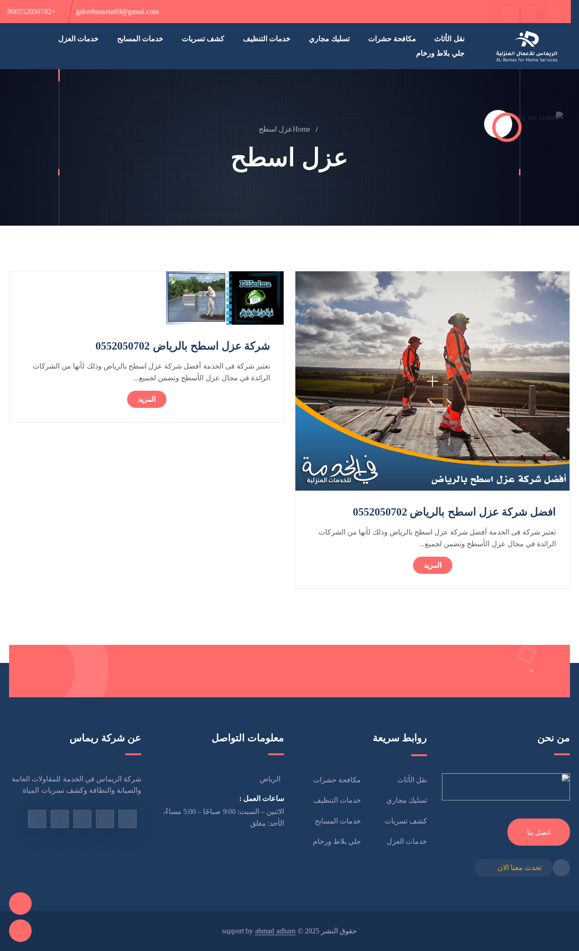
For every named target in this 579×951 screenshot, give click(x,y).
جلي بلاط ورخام (440, 53)
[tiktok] (510, 14)
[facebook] (552, 14)
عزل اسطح (276, 129)
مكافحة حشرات (392, 39)
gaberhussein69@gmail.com (117, 11)
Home (302, 129)
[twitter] (529, 14)
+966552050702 (31, 11)
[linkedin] (37, 819)
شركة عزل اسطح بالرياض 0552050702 (182, 346)
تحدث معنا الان (519, 867)
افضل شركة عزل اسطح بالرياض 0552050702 (454, 512)
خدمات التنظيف (266, 39)
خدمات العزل (78, 39)
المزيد (432, 565)
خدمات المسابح (140, 39)
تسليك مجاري (329, 39)
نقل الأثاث (449, 39)
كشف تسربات (203, 39)
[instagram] (82, 819)
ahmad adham (275, 931)
